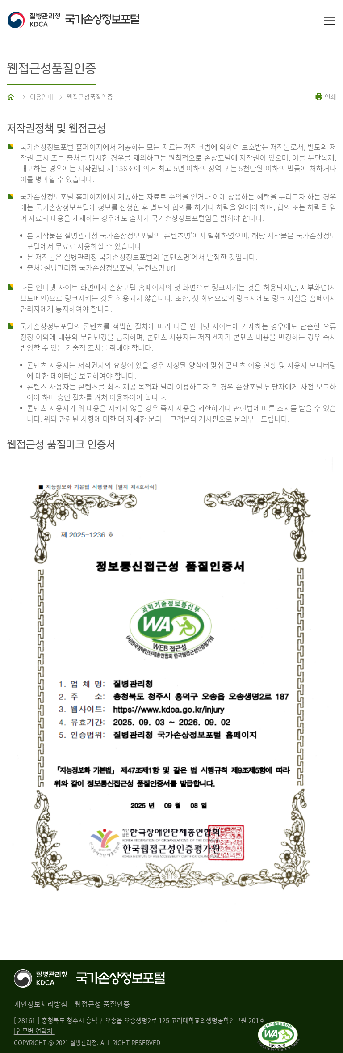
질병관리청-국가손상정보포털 (89, 20)
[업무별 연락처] (34, 1031)
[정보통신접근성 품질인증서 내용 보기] (278, 1026)
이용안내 (41, 96)
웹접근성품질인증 (90, 96)
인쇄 (329, 96)
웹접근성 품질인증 (102, 1003)
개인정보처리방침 (40, 1003)
